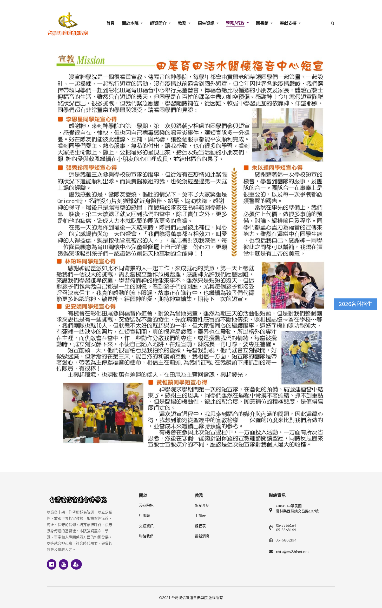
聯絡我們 (146, 536)
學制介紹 (202, 505)
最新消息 (202, 536)
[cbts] (67, 24)
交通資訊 (146, 526)
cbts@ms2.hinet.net (292, 551)
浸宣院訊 (146, 505)
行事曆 (144, 515)
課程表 (200, 526)
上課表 (200, 515)
